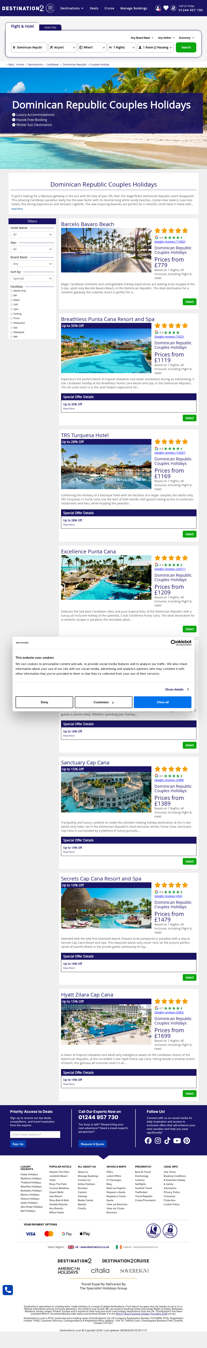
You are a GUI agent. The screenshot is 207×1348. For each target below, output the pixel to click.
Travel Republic (144, 1196)
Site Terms (170, 1171)
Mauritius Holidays (31, 1186)
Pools (16, 318)
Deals (94, 8)
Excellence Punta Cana (88, 551)
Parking (17, 313)
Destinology (142, 1175)
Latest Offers (114, 1175)
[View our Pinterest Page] (186, 1140)
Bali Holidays (28, 1210)
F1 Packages (114, 1180)
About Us (83, 1171)
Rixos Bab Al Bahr (59, 1200)
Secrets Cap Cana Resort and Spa (101, 878)
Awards (82, 1204)
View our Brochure (117, 1204)
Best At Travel (143, 1171)
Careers (82, 1192)
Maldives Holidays (31, 1178)
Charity (82, 1208)
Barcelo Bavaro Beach (87, 224)
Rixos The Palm (58, 1184)
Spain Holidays (29, 1202)
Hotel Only (50, 27)
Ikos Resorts (56, 1208)
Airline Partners (86, 1184)
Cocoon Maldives (59, 1188)
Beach (17, 299)
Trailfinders (141, 1192)
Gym (16, 309)
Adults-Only (20, 290)
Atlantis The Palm (59, 1171)
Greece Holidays (30, 1198)
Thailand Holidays (31, 1182)
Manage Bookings (133, 8)
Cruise (109, 8)
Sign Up (18, 1144)
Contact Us (84, 1180)
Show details (174, 689)
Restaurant (19, 322)
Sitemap (82, 1196)
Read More (17, 208)
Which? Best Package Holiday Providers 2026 (141, 1313)
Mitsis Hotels (56, 1212)
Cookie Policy (172, 1204)
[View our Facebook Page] (148, 1140)
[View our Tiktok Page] (167, 1140)
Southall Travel (143, 1188)
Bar (15, 295)
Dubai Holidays (29, 1174)
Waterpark (19, 332)
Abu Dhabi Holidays (32, 1206)
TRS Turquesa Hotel (85, 435)
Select (190, 302)
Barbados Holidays (31, 1190)
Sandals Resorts (58, 1204)
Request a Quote (116, 1192)
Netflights (140, 1184)
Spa (15, 327)
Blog (109, 1184)
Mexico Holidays (30, 1194)
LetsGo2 (140, 1180)
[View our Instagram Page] (157, 1140)
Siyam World (56, 1192)
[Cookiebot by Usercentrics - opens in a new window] (173, 643)
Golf (16, 304)
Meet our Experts (116, 1188)
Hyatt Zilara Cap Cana (87, 994)
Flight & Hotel (22, 26)
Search (186, 47)
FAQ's (110, 1171)
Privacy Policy (172, 1192)
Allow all (163, 702)
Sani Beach (55, 1196)
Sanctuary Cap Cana (85, 762)
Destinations (70, 8)
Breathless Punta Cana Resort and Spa (107, 319)
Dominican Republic (75, 64)
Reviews (83, 1188)
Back (11, 64)
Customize (101, 702)
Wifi (16, 336)
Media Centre (85, 1200)
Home (20, 64)
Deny (44, 702)
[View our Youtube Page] (177, 1140)
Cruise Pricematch (145, 1200)
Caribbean (53, 64)
